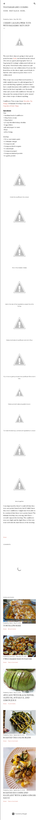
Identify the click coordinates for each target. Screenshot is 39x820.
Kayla (15, 58)
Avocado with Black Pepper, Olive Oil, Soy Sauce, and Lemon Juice (18, 698)
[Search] (34, 3)
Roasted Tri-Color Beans (17, 737)
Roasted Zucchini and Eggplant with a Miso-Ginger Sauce (19, 795)
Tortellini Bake (12, 625)
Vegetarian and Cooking (15, 7)
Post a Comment (13, 662)
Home (5, 11)
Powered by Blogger (21, 814)
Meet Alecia (14, 11)
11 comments (11, 703)
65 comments (12, 629)
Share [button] (4, 537)
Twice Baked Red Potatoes (17, 659)
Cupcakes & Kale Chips (11, 106)
